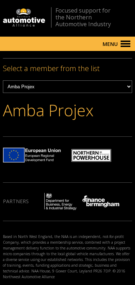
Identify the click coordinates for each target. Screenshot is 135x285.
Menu (110, 44)
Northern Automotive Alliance (24, 17)
